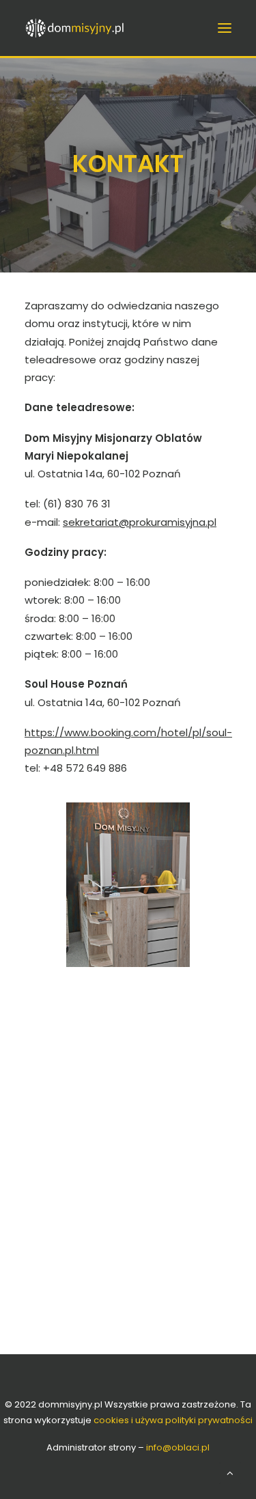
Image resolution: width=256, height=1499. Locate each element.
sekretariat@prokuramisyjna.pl (139, 522)
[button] (224, 28)
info (178, 1447)
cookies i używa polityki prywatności (173, 1420)
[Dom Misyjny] (101, 28)
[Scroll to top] (230, 1472)
